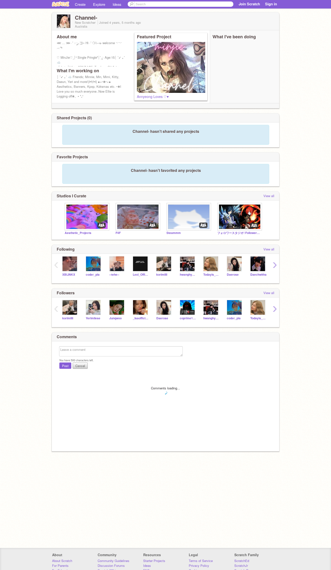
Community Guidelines (113, 560)
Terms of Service (201, 560)
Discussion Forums (111, 565)
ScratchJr (241, 565)
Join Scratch (249, 4)
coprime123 (188, 318)
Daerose (233, 275)
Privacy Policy (199, 565)
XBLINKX (68, 275)
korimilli (161, 275)
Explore (99, 4)
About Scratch (62, 560)
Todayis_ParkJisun (211, 275)
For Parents (60, 565)
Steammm (173, 233)
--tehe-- (114, 275)
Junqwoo (115, 318)
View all (268, 195)
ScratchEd (241, 560)
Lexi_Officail (141, 275)
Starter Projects (154, 560)
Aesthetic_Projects (78, 233)
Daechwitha (258, 275)
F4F (118, 233)
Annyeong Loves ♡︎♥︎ (153, 96)
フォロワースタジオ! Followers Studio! (239, 233)
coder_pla (93, 275)
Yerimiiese (93, 318)
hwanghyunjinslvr (188, 275)
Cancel (80, 365)
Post (65, 365)
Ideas (117, 4)
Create (80, 4)
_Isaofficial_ (141, 318)
